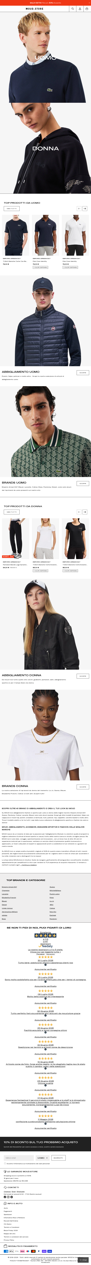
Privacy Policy (9, 1240)
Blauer (4, 901)
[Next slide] (84, 208)
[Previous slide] (79, 208)
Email (14, 1191)
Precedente (40, 954)
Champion (5, 890)
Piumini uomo (54, 894)
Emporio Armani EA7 (9, 887)
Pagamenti (8, 1211)
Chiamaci (7, 1191)
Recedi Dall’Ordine (11, 1221)
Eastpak (53, 915)
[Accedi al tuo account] (80, 9)
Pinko (52, 897)
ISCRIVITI (58, 1158)
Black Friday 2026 (11, 1230)
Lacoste (5, 894)
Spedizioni (8, 1214)
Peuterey (53, 919)
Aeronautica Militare (10, 912)
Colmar (52, 908)
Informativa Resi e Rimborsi (14, 1217)
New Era (53, 912)
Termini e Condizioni (11, 1227)
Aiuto (6, 1208)
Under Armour (7, 908)
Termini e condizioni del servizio (16, 1237)
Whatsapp (21, 1191)
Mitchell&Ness (55, 890)
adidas (4, 915)
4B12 (51, 904)
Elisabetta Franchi (9, 897)
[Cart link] (87, 9)
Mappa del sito (9, 1233)
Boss (4, 919)
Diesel (4, 904)
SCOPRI (83, 372)
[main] (45, 574)
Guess (52, 887)
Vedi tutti (12, 208)
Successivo (50, 954)
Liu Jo (52, 901)
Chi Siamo (7, 1224)
